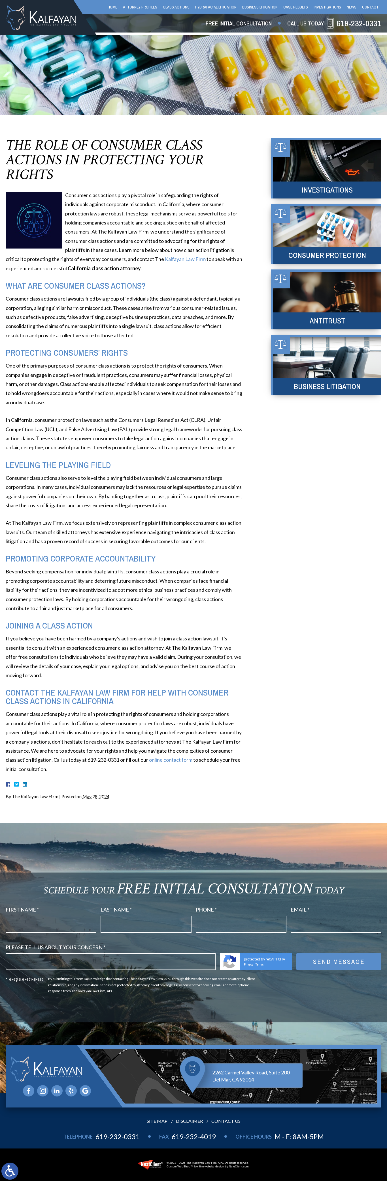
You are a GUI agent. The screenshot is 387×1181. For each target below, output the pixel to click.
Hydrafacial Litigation (216, 7)
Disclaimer (189, 1121)
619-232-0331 (117, 1136)
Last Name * (116, 909)
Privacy (248, 964)
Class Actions (176, 7)
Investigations (327, 7)
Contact (370, 7)
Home (112, 7)
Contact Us (226, 1121)
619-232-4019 (194, 1136)
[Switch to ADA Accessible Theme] (9, 1171)
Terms (260, 964)
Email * (300, 909)
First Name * (22, 909)
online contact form (170, 760)
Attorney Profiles (140, 7)
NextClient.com (238, 1166)
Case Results (295, 7)
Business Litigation (260, 7)
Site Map (157, 1121)
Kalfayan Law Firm (185, 259)
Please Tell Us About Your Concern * (55, 947)
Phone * (206, 909)
